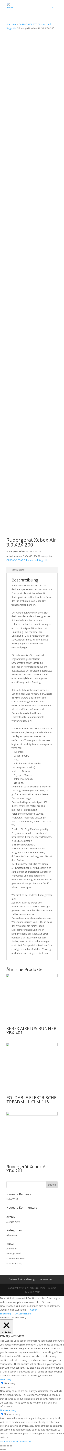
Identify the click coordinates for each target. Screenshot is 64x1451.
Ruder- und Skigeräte (37, 560)
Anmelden (11, 1248)
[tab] (32, 570)
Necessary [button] (5, 1379)
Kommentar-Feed (15, 1258)
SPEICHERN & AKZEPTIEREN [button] (15, 1441)
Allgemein (11, 1235)
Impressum (45, 1279)
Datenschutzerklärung (22, 1279)
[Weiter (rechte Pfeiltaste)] (4, 1449)
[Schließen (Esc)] (1, 1445)
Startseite (11, 24)
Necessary (9, 1383)
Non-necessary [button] (8, 1410)
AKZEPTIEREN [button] (23, 1313)
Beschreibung (17, 569)
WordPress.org (14, 1263)
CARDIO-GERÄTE (28, 24)
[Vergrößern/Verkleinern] (11, 1445)
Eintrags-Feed (13, 1253)
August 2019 (13, 1221)
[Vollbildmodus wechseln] (8, 1445)
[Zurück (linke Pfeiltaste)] (1, 1449)
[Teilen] (4, 1445)
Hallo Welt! (12, 1199)
